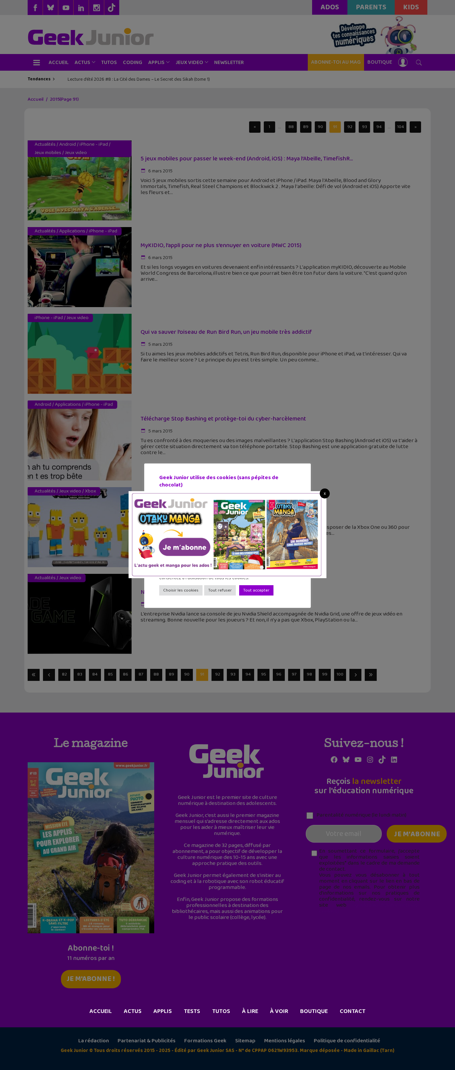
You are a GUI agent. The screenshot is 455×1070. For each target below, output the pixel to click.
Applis (163, 1011)
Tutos (221, 1011)
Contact (352, 1011)
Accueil (101, 1011)
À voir (279, 1011)
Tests (192, 1011)
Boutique (314, 1011)
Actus (133, 1011)
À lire (250, 1011)
